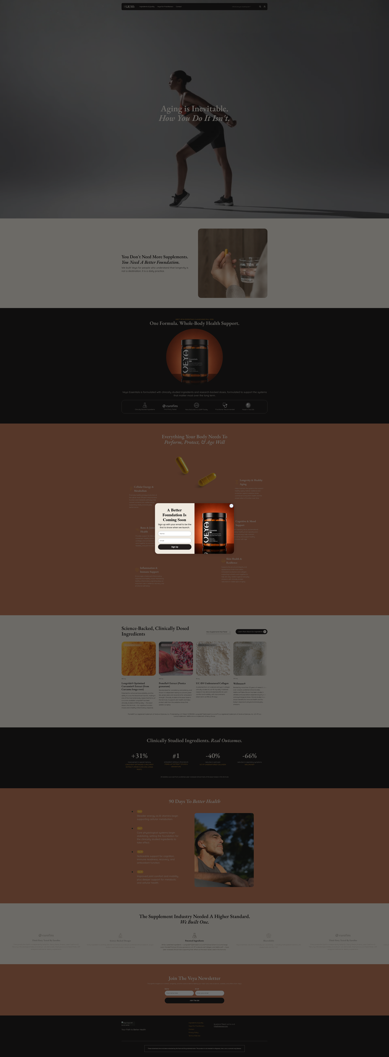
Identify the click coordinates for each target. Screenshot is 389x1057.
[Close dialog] (231, 506)
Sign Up (174, 547)
